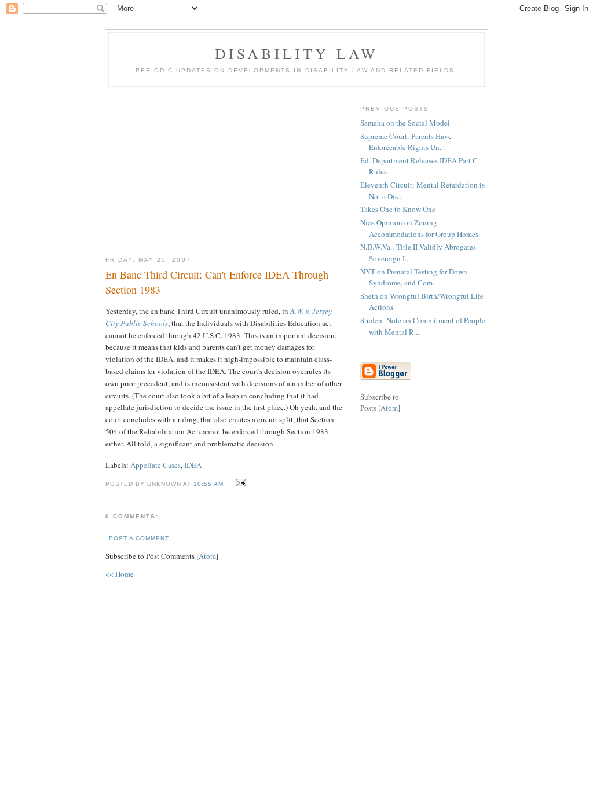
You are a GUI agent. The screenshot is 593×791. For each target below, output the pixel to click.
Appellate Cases (155, 465)
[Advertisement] (224, 168)
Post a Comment (139, 538)
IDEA (193, 465)
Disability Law (297, 53)
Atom (207, 556)
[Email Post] (239, 483)
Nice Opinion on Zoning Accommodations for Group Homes (419, 228)
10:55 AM (209, 484)
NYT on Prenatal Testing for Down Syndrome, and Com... (413, 277)
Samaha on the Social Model (405, 123)
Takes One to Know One (397, 209)
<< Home (119, 574)
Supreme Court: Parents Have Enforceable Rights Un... (406, 142)
